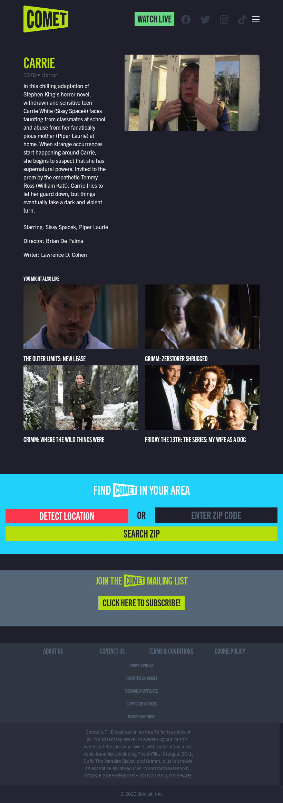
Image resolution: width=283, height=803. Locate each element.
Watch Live (154, 18)
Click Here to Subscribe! (141, 602)
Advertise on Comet (141, 678)
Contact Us (112, 650)
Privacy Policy (142, 665)
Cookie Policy (230, 650)
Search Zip (142, 533)
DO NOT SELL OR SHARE (165, 775)
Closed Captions (141, 716)
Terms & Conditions (171, 650)
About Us (53, 650)
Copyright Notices (142, 703)
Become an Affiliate (141, 691)
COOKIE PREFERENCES (109, 775)
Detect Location (66, 515)
